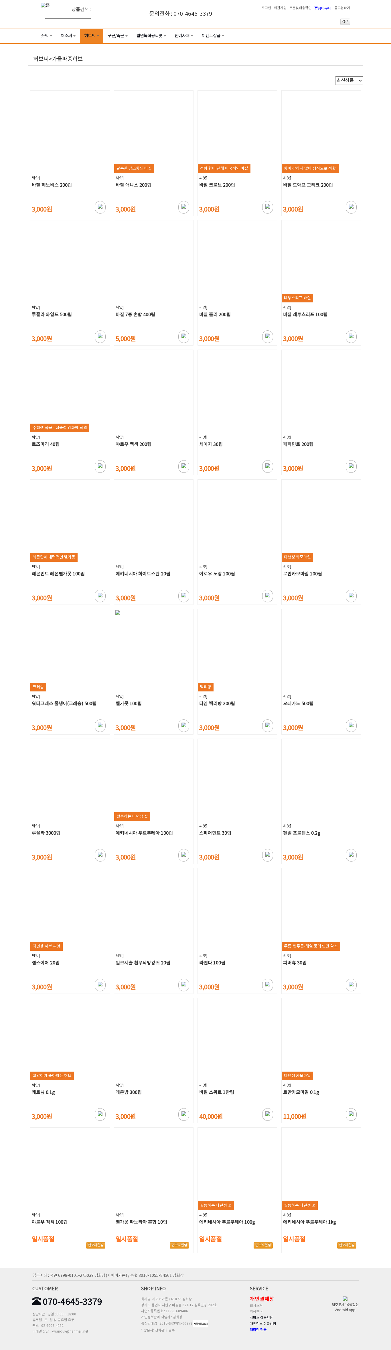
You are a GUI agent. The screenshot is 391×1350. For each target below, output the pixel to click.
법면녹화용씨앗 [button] (149, 35)
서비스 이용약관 (261, 1318)
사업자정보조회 (201, 1324)
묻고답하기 (342, 8)
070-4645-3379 (71, 1302)
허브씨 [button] (89, 35)
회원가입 (280, 8)
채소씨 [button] (66, 35)
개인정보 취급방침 (263, 1324)
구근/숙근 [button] (116, 35)
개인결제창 (262, 1299)
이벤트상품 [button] (211, 35)
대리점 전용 (258, 1330)
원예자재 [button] (182, 35)
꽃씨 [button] (44, 35)
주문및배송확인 (300, 8)
